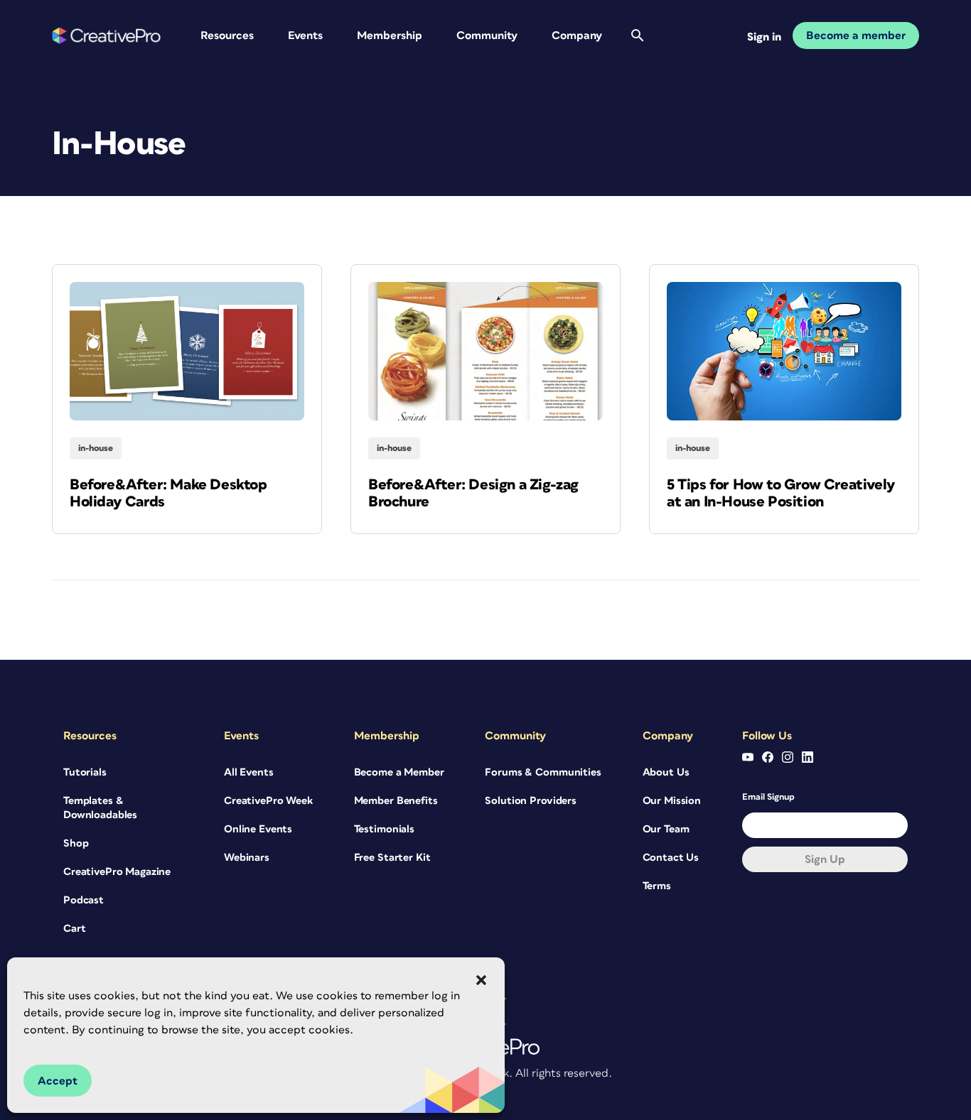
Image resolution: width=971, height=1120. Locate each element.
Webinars (246, 857)
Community (486, 35)
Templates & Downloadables (100, 807)
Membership (389, 35)
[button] (481, 980)
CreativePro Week (268, 800)
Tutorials (85, 772)
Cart (74, 928)
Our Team (666, 829)
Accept (57, 1081)
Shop (75, 843)
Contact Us (671, 857)
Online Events (258, 829)
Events (305, 35)
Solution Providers (530, 800)
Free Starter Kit (392, 857)
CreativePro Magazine (117, 871)
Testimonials (384, 829)
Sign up (825, 859)
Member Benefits (396, 800)
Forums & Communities (543, 772)
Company (577, 35)
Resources (227, 35)
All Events (249, 772)
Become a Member (399, 772)
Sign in (764, 37)
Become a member (856, 35)
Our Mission (672, 800)
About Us (666, 772)
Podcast (83, 900)
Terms (657, 886)
